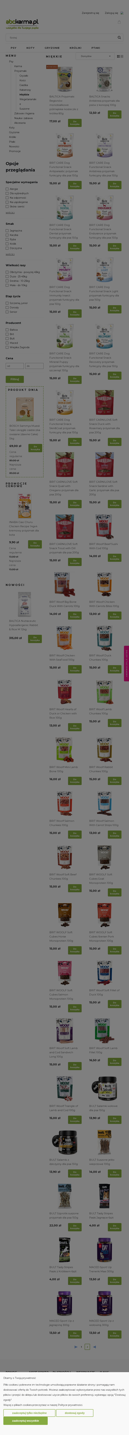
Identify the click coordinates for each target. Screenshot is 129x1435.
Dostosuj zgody (75, 1413)
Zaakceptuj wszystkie (25, 1420)
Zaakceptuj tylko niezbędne (29, 1413)
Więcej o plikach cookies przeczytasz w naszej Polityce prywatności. (43, 1405)
